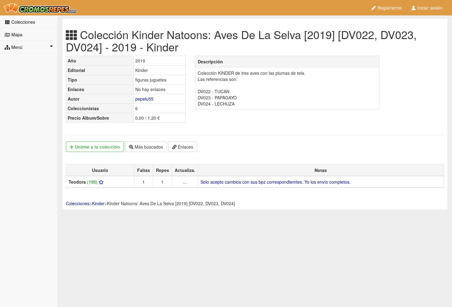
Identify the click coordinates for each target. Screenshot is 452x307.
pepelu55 (144, 99)
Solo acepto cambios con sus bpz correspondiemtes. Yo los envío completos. (275, 182)
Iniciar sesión (429, 8)
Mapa (16, 34)
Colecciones (22, 22)
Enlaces (184, 147)
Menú (16, 47)
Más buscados (148, 147)
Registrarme (389, 8)
